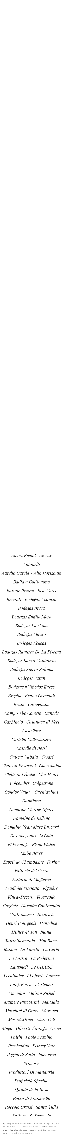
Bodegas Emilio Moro (31, 617)
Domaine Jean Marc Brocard (31, 827)
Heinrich (45, 914)
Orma (55, 1028)
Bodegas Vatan (31, 678)
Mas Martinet (20, 1019)
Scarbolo (42, 1116)
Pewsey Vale (44, 1046)
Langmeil (19, 967)
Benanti (14, 599)
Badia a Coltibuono (31, 582)
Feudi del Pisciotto (22, 888)
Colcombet (19, 783)
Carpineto (13, 722)
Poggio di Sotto (21, 1054)
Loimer (52, 976)
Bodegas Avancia (41, 599)
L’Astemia (44, 984)
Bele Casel (47, 590)
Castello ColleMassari (31, 739)
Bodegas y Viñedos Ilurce (31, 687)
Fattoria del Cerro (31, 871)
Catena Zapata (24, 757)
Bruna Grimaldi (40, 695)
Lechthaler (14, 976)
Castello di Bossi (31, 748)
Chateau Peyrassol (18, 765)
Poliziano (47, 1054)
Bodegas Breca (31, 608)
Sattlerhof (21, 1116)
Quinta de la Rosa (31, 1089)
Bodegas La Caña (31, 625)
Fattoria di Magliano (31, 879)
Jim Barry (48, 941)
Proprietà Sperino (31, 1081)
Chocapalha (50, 765)
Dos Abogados (23, 835)
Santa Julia (47, 1107)
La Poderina (42, 958)
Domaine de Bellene (31, 818)
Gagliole (10, 906)
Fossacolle (46, 897)
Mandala (50, 1002)
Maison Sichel (41, 993)
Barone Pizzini (20, 590)
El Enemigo (18, 844)
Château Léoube (20, 774)
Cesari (47, 757)
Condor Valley (18, 792)
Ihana (45, 932)
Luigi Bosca (21, 984)
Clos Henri (48, 774)
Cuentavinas (46, 792)
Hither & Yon (24, 932)
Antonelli (31, 564)
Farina (53, 862)
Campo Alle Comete (22, 713)
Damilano (31, 800)
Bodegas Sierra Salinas (31, 669)
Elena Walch (43, 844)
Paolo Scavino (39, 1037)
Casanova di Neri (42, 722)
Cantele (52, 713)
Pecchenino (18, 1046)
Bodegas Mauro (31, 634)
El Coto (46, 835)
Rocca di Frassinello (31, 1098)
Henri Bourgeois (21, 923)
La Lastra (18, 958)
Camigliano (39, 704)
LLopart (35, 976)
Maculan (17, 993)
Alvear (45, 555)
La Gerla (51, 949)
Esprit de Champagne (23, 862)
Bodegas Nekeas (31, 643)
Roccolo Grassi (18, 1107)
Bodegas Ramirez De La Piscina (31, 652)
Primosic (31, 1063)
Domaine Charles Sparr (31, 809)
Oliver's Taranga (31, 1028)
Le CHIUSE (42, 967)
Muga (7, 1028)
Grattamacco (22, 914)
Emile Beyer (31, 853)
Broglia (15, 695)
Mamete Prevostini (21, 1002)
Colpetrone (43, 783)
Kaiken (10, 949)
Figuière (50, 888)
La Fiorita (29, 949)
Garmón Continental (40, 906)
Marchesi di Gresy (21, 1011)
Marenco (50, 1011)
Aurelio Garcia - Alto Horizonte (31, 573)
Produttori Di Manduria (31, 1072)
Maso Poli (46, 1019)
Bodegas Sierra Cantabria (31, 660)
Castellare (31, 730)
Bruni (19, 704)
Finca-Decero (20, 897)
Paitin (16, 1037)
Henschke (48, 923)
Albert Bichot (23, 555)
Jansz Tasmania (20, 941)
